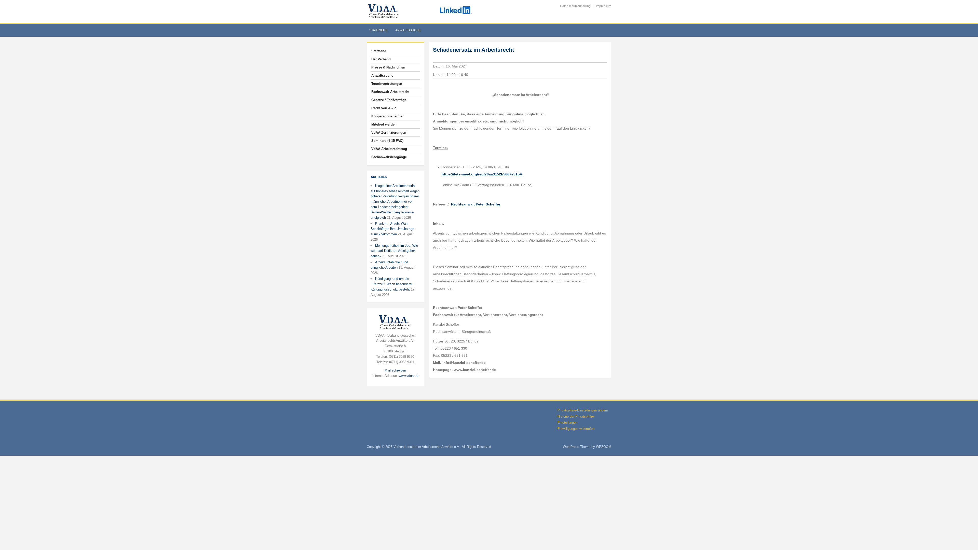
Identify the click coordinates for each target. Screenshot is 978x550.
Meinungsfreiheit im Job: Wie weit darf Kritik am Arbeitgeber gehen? (394, 251)
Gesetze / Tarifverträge (388, 100)
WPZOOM (603, 447)
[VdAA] (384, 11)
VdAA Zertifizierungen (388, 132)
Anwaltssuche (408, 30)
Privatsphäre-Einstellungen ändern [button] (583, 410)
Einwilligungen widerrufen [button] (576, 429)
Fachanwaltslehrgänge (389, 157)
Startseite (378, 30)
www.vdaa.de (408, 376)
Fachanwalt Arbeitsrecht (390, 92)
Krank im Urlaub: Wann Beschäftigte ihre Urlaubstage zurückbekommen (392, 229)
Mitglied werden (384, 124)
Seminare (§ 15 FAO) (387, 141)
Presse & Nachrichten (388, 67)
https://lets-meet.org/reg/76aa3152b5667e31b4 (482, 174)
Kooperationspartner (387, 116)
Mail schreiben (395, 370)
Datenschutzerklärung (575, 6)
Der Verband (381, 59)
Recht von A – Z (383, 108)
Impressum (603, 6)
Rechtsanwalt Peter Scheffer (475, 204)
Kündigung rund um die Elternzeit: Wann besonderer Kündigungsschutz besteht (391, 284)
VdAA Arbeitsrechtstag (389, 149)
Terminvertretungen (386, 84)
